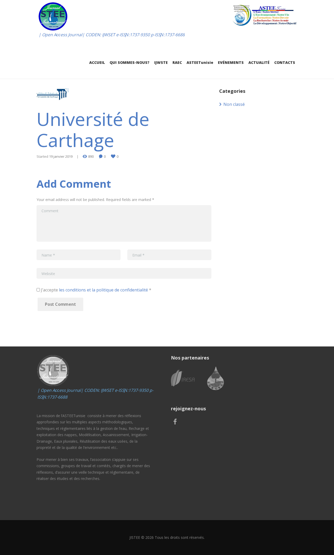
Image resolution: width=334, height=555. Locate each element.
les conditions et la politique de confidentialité (103, 290)
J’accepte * (95, 290)
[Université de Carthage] (53, 94)
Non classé (234, 104)
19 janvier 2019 (61, 156)
